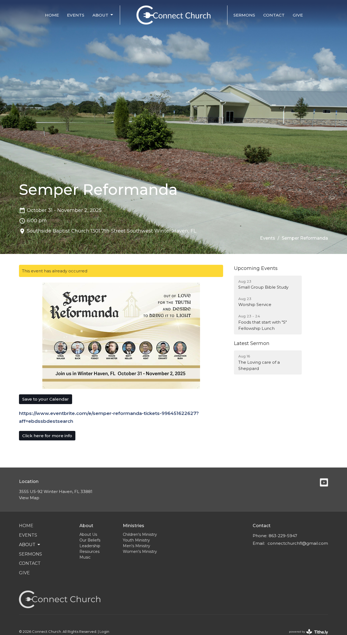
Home (52, 15)
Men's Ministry (136, 545)
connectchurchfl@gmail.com (298, 543)
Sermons (244, 15)
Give (298, 15)
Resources (89, 551)
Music (85, 557)
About (100, 15)
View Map (29, 497)
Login (104, 632)
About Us (88, 534)
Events (75, 15)
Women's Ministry (140, 551)
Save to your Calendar (45, 399)
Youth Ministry (136, 540)
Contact (274, 15)
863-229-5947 (283, 535)
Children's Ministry (140, 534)
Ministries (133, 525)
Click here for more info (47, 435)
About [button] (27, 544)
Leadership (89, 545)
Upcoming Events (256, 268)
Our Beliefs (89, 540)
